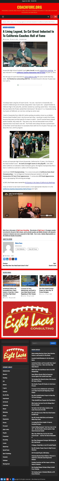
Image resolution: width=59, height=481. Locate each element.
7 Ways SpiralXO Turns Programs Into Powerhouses (44, 400)
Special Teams (6, 450)
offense (4, 416)
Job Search (5, 402)
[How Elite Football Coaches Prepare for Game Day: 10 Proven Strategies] (47, 280)
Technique (5, 460)
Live (55, 16)
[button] (3, 16)
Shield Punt (5, 446)
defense (5, 384)
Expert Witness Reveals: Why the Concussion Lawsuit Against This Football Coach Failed (42, 375)
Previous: (15, 264)
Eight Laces (41, 230)
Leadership (5, 405)
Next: (52, 264)
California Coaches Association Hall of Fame (31, 72)
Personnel (25, 284)
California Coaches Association (13, 236)
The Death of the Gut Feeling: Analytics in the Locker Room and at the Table (42, 409)
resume (4, 443)
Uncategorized (6, 464)
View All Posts (33, 249)
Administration (26, 282)
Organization (49, 284)
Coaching (5, 27)
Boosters (5, 374)
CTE (4, 381)
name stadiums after (30, 77)
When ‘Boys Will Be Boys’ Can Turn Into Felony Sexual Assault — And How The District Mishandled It (44, 435)
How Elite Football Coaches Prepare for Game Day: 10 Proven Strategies (46, 290)
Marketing (5, 412)
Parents (4, 422)
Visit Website (20, 249)
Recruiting (5, 440)
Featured (5, 391)
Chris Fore (6, 39)
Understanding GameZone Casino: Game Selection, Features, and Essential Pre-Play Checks (43, 354)
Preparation (5, 436)
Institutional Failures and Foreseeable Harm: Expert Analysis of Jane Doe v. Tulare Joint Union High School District (10, 292)
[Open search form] (48, 16)
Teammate (5, 457)
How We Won (6, 395)
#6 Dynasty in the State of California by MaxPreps (40, 182)
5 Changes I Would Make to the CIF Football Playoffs (44, 445)
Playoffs (5, 433)
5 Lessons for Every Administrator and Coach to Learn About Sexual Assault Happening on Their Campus (28, 291)
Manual (4, 409)
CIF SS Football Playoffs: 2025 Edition (40, 453)
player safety (12, 284)
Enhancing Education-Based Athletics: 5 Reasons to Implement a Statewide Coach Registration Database (44, 457)
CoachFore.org (29, 7)
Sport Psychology (7, 453)
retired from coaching (46, 70)
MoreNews (35, 479)
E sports (5, 388)
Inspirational (11, 27)
